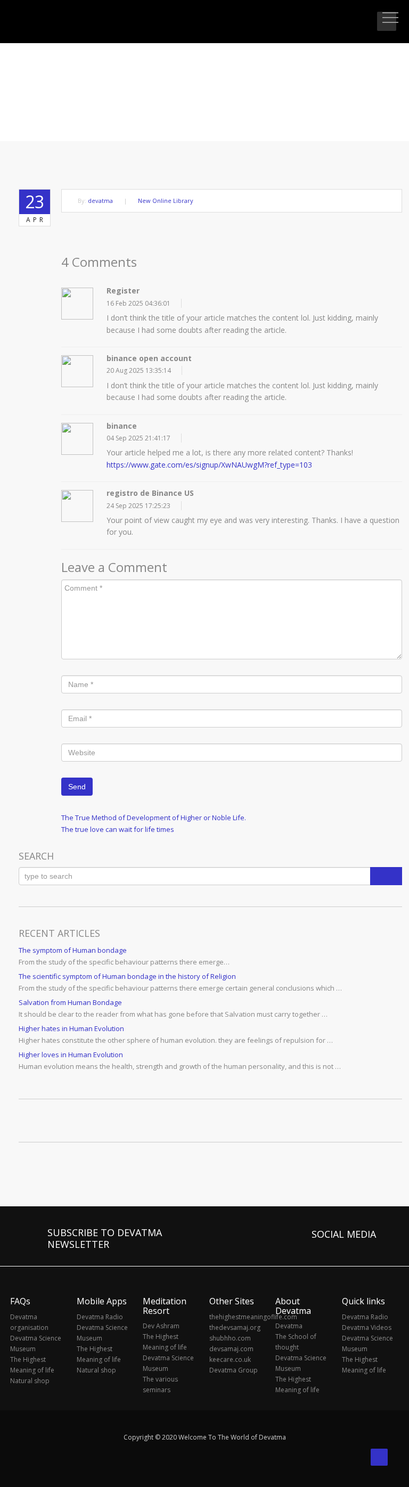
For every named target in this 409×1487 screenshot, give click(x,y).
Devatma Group (233, 1370)
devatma (100, 201)
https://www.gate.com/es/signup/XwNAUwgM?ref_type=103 (209, 465)
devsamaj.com (231, 1348)
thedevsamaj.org (234, 1327)
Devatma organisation (29, 1322)
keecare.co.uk (230, 1359)
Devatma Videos (366, 1327)
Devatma (288, 1325)
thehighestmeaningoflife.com (236, 1316)
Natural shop (30, 1380)
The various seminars (160, 1384)
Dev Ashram (161, 1325)
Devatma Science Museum (35, 1343)
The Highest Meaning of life (32, 1365)
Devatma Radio (100, 1316)
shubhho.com (230, 1338)
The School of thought (295, 1342)
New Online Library (165, 201)
